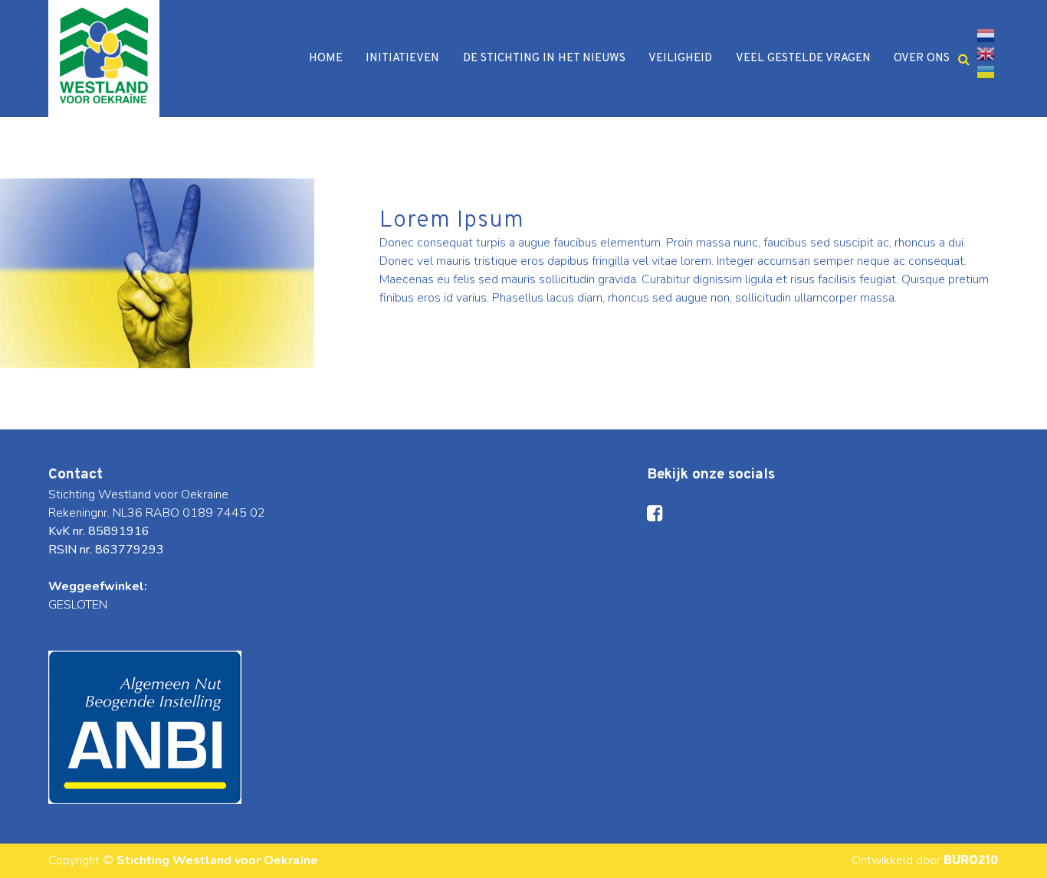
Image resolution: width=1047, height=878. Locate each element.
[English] (985, 53)
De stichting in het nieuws (544, 58)
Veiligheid (680, 58)
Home (326, 58)
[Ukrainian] (985, 72)
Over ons (922, 58)
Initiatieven (402, 58)
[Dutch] (985, 35)
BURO (971, 861)
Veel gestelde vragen (803, 58)
